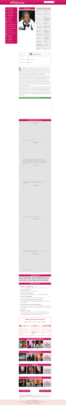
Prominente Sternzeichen (10, 36)
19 (25, 331)
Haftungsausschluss (35, 402)
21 (28, 331)
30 (21, 334)
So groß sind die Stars (12, 28)
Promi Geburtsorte (11, 32)
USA (49, 32)
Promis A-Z (10, 20)
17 (33, 331)
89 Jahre (45, 23)
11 (24, 329)
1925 (45, 28)
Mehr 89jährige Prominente (35, 352)
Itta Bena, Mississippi (46, 31)
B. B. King (30, 395)
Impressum (42, 402)
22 (30, 332)
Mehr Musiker (35, 365)
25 (24, 332)
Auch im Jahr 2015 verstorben (35, 378)
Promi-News (10, 41)
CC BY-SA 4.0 (46, 396)
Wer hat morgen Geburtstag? (10, 15)
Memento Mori (29, 403)
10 (33, 329)
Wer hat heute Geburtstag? (10, 9)
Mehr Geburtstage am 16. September (35, 339)
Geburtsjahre (10, 30)
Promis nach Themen (12, 34)
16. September (47, 26)
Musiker (39, 280)
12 (25, 329)
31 (33, 334)
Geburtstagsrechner (12, 24)
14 (28, 329)
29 (30, 334)
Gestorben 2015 (22, 280)
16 (21, 331)
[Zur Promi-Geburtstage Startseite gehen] (17, 2)
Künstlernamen (11, 22)
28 (28, 332)
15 (30, 331)
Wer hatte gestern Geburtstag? (11, 12)
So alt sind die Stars (11, 26)
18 (24, 331)
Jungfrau (45, 41)
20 (37, 331)
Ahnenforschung (36, 403)
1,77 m (45, 48)
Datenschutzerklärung (25, 402)
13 (37, 329)
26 (25, 332)
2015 (48, 35)
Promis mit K (45, 280)
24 (33, 332)
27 (37, 332)
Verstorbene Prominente (10, 39)
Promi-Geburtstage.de (34, 400)
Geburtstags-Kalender (10, 18)
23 (21, 332)
